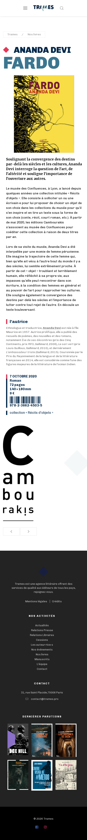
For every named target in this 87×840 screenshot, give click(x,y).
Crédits (57, 601)
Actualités (42, 625)
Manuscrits (42, 659)
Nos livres (34, 34)
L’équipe (42, 664)
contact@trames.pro (44, 698)
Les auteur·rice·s (42, 644)
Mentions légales (36, 601)
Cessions (42, 639)
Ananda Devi (41, 50)
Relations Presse (42, 630)
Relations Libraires (42, 635)
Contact (42, 668)
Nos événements (42, 649)
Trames (12, 34)
